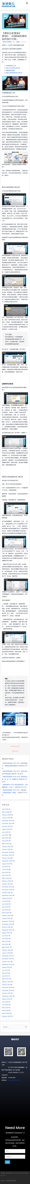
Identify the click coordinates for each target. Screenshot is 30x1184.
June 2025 (5, 835)
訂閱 (7, 1162)
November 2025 (7, 823)
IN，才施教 (16, 42)
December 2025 (7, 820)
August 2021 (6, 967)
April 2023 (5, 910)
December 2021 (7, 956)
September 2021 (7, 964)
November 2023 (7, 889)
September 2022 (7, 930)
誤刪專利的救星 (10, 70)
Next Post (15, 751)
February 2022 (6, 950)
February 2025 (6, 846)
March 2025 (5, 843)
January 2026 (6, 818)
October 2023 (6, 892)
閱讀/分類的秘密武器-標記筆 (14, 73)
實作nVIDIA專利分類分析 (13, 68)
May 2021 (5, 973)
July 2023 (5, 901)
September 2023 (7, 895)
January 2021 (6, 984)
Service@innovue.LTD (13, 1080)
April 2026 (5, 809)
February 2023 (6, 915)
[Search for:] (15, 1027)
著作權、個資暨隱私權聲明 (8, 1180)
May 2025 (5, 838)
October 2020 (6, 993)
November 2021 (7, 958)
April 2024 (5, 875)
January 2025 (6, 849)
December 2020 (7, 987)
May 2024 (5, 872)
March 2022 (5, 947)
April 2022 (5, 944)
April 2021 (5, 976)
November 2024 (7, 855)
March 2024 (5, 878)
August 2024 (6, 864)
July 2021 (5, 970)
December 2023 (7, 887)
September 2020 (7, 996)
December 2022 (7, 921)
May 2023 (5, 907)
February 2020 (6, 1016)
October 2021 (6, 961)
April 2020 (5, 1010)
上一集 (8, 45)
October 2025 (6, 826)
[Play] (15, 83)
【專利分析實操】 (7, 42)
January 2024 (6, 884)
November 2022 (7, 924)
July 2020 (5, 1002)
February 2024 (6, 881)
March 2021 (5, 979)
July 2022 (5, 935)
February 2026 (6, 815)
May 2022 (5, 941)
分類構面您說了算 (11, 65)
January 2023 (6, 918)
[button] (26, 3)
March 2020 (5, 1013)
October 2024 (6, 858)
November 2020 (7, 990)
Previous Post (15, 746)
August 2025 (6, 829)
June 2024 (5, 869)
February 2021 (6, 981)
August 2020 (6, 999)
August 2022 (6, 933)
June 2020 (5, 1005)
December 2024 (7, 852)
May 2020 (5, 1007)
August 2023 (6, 898)
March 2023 (5, 912)
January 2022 (6, 953)
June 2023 (5, 904)
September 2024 (7, 861)
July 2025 (5, 832)
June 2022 (5, 938)
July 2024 (5, 866)
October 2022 (6, 927)
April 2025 (5, 841)
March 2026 (5, 812)
